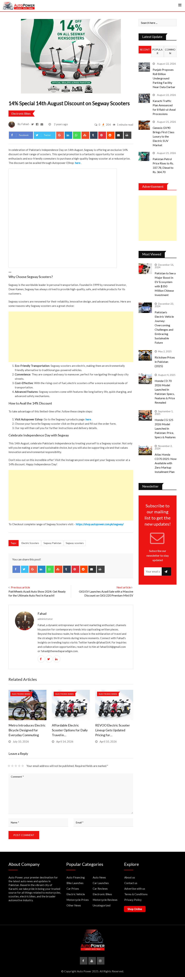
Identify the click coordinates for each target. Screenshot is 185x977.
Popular (157, 51)
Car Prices (72, 888)
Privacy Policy (133, 899)
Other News (73, 905)
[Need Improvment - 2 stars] (12, 766)
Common (170, 51)
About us (129, 877)
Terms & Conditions (136, 894)
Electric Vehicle (75, 894)
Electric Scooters (30, 543)
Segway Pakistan (52, 543)
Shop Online (135, 909)
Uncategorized (101, 905)
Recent (145, 49)
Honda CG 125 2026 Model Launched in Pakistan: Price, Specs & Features (165, 428)
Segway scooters (75, 543)
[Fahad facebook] (38, 124)
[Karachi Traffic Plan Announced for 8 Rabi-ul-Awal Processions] (144, 98)
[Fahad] (42, 124)
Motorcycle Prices (77, 899)
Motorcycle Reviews (105, 899)
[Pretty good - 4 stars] (19, 766)
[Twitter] (25, 569)
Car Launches (101, 883)
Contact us (130, 883)
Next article (124, 587)
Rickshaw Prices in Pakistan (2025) (165, 362)
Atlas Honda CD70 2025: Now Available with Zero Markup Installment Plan (166, 463)
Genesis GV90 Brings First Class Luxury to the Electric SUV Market (163, 136)
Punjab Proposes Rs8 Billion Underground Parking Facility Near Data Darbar (164, 78)
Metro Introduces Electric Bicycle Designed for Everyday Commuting (27, 730)
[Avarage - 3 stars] (16, 766)
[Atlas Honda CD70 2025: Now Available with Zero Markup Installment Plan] (145, 450)
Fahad (42, 613)
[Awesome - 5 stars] (22, 766)
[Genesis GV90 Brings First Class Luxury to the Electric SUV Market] (144, 125)
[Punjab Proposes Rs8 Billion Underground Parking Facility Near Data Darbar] (144, 66)
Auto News (99, 877)
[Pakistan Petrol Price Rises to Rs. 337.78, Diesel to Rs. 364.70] (144, 156)
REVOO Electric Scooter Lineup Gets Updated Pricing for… (112, 730)
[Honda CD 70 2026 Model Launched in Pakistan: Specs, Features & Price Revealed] (145, 379)
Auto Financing (75, 877)
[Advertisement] (70, 337)
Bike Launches (74, 883)
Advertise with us (134, 888)
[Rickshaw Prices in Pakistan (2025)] (145, 355)
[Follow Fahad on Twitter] (33, 124)
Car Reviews (100, 888)
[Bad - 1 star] (9, 766)
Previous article (20, 587)
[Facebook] (16, 569)
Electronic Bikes (21, 113)
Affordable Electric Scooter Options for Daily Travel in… (70, 730)
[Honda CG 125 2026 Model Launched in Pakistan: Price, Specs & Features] (145, 415)
